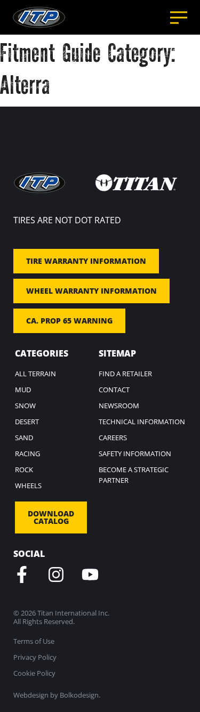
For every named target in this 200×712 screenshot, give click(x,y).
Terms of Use (33, 641)
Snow (25, 405)
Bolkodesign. (80, 695)
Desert (27, 421)
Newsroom (119, 405)
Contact (114, 389)
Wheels (28, 485)
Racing (27, 453)
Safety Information (135, 453)
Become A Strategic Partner (134, 475)
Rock (24, 469)
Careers (113, 437)
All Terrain (35, 373)
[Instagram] (56, 574)
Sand (24, 437)
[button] (178, 17)
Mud (23, 389)
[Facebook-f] (21, 574)
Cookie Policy (34, 673)
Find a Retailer (125, 373)
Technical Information (142, 421)
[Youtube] (90, 574)
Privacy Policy (35, 657)
